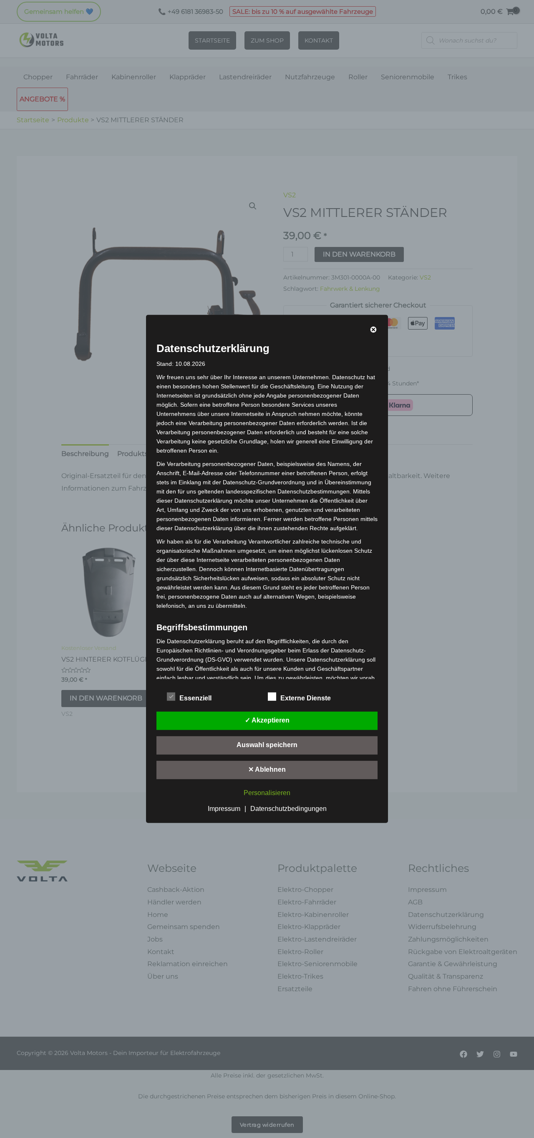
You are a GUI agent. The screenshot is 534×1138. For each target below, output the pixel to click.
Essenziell (195, 698)
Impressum (224, 808)
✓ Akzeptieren (267, 720)
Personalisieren (267, 792)
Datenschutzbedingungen (288, 808)
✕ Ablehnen (267, 769)
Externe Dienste (305, 698)
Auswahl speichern (267, 744)
